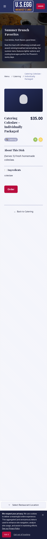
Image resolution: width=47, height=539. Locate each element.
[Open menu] (5, 6)
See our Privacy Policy (11, 528)
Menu (7, 76)
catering (17, 76)
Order (11, 189)
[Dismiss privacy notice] (43, 515)
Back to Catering (23, 211)
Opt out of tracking (22, 534)
